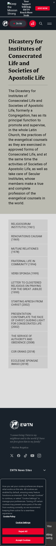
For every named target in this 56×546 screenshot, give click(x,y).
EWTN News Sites (21, 470)
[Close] (54, 2)
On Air (19, 23)
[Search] (40, 23)
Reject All (23, 531)
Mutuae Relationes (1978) (24, 250)
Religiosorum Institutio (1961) (23, 225)
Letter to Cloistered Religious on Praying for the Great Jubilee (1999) (26, 287)
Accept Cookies (23, 540)
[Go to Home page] (21, 425)
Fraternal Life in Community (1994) (23, 262)
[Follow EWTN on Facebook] (19, 456)
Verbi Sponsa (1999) (25, 273)
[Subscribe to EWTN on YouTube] (32, 456)
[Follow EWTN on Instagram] (39, 456)
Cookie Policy (9, 516)
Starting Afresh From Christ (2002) (27, 303)
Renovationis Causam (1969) (26, 238)
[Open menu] (49, 24)
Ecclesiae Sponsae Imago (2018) (24, 362)
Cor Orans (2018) (23, 351)
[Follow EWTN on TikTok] (25, 456)
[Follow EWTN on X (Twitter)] (12, 456)
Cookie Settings (23, 522)
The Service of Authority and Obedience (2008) (23, 339)
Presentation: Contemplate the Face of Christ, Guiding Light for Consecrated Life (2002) (28, 320)
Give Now (42, 8)
